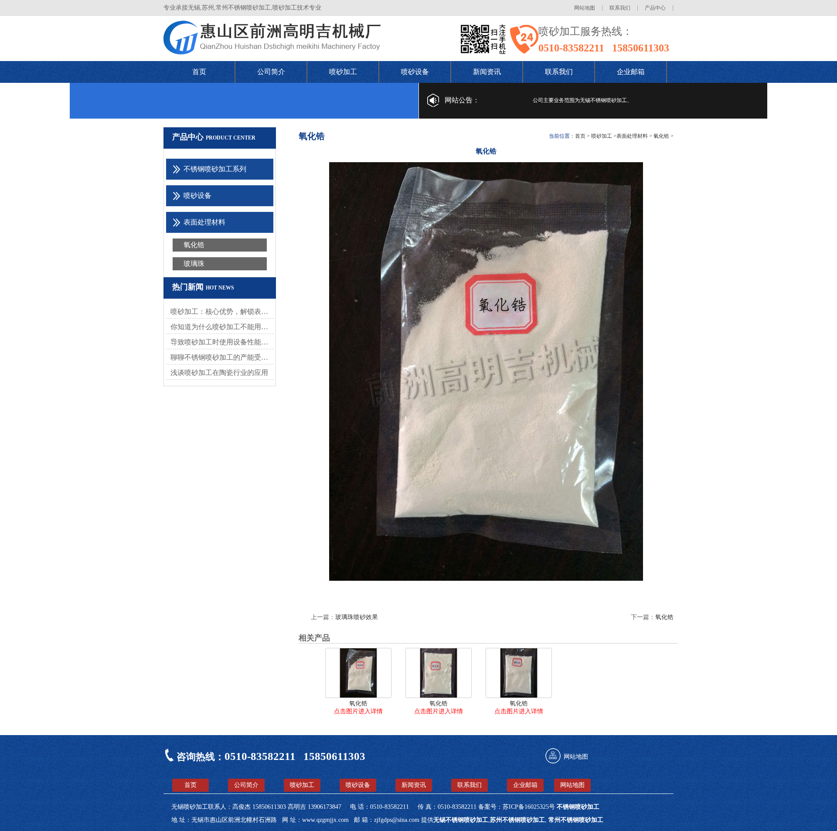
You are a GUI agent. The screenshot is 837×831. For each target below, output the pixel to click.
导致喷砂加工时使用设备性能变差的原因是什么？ (221, 342)
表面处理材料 (632, 136)
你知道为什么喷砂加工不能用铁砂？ (221, 326)
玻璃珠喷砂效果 (356, 617)
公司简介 (271, 71)
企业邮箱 (631, 71)
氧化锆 (194, 245)
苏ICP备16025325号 (530, 807)
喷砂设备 (415, 71)
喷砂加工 (343, 71)
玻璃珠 (194, 263)
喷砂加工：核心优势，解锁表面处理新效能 (221, 311)
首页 (199, 71)
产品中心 (655, 8)
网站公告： (462, 100)
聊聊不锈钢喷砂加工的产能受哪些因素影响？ (221, 357)
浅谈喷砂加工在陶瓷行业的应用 (219, 372)
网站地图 (584, 8)
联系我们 (619, 8)
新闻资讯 (487, 71)
